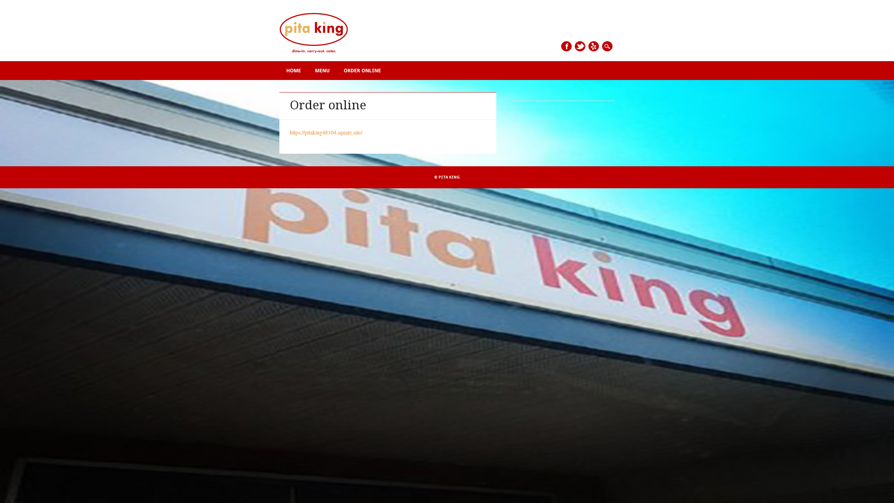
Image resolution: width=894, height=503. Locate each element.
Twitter (580, 46)
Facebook (566, 46)
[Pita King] (314, 53)
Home (293, 70)
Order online (362, 70)
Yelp (593, 46)
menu (322, 70)
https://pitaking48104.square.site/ (326, 132)
